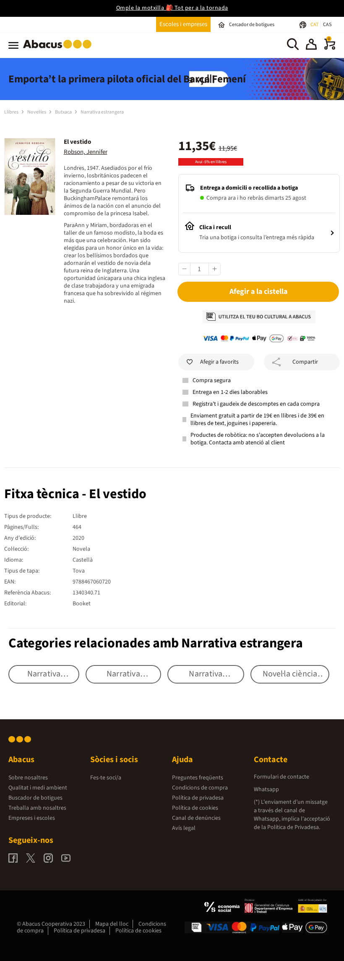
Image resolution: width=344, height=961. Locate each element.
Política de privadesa (198, 798)
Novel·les (37, 112)
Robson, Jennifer (85, 152)
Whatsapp (266, 789)
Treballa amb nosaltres (37, 808)
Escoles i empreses (183, 24)
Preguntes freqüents (197, 778)
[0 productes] (330, 48)
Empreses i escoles (31, 818)
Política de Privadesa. (293, 827)
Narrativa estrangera (102, 112)
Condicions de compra (200, 788)
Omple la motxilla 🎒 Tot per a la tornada (172, 8)
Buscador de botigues (35, 798)
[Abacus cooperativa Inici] (59, 50)
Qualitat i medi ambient (37, 788)
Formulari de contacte (281, 777)
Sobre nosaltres (28, 778)
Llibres (11, 112)
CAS (327, 24)
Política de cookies (195, 808)
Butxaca (64, 112)
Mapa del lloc (111, 924)
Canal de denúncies (196, 818)
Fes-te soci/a (105, 778)
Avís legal (183, 828)
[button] (311, 45)
